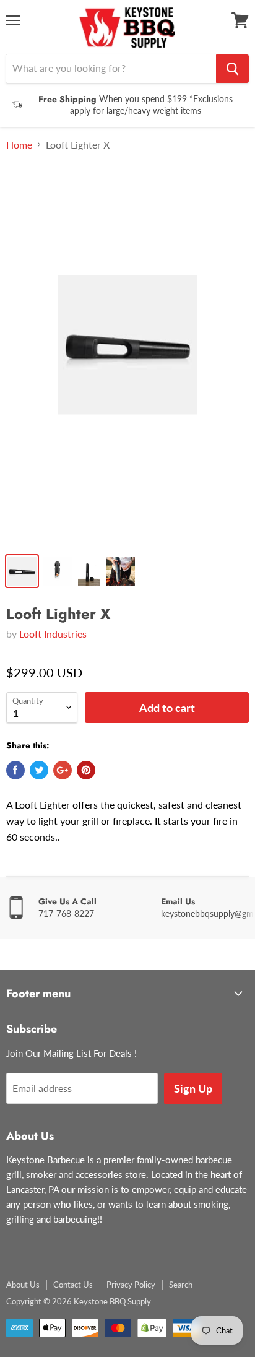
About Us (23, 1285)
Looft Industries (53, 633)
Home (19, 144)
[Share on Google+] (62, 770)
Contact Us (73, 1285)
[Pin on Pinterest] (86, 770)
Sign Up (193, 1088)
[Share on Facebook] (15, 770)
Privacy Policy (130, 1285)
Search (180, 1285)
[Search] (232, 68)
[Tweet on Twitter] (39, 770)
